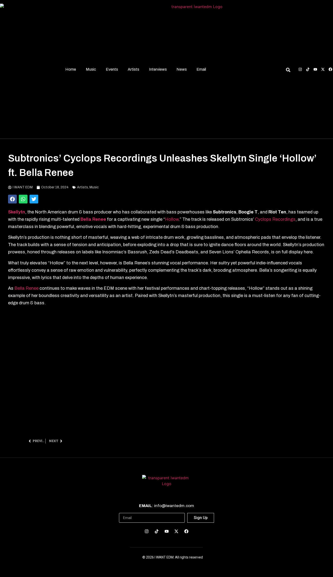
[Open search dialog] (288, 71)
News (181, 69)
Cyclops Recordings (275, 219)
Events (112, 69)
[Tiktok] (307, 69)
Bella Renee (26, 288)
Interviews (158, 69)
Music (91, 69)
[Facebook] (330, 69)
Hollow (171, 219)
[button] (12, 199)
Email (201, 69)
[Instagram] (300, 69)
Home (70, 69)
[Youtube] (315, 69)
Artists (133, 69)
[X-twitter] (322, 69)
